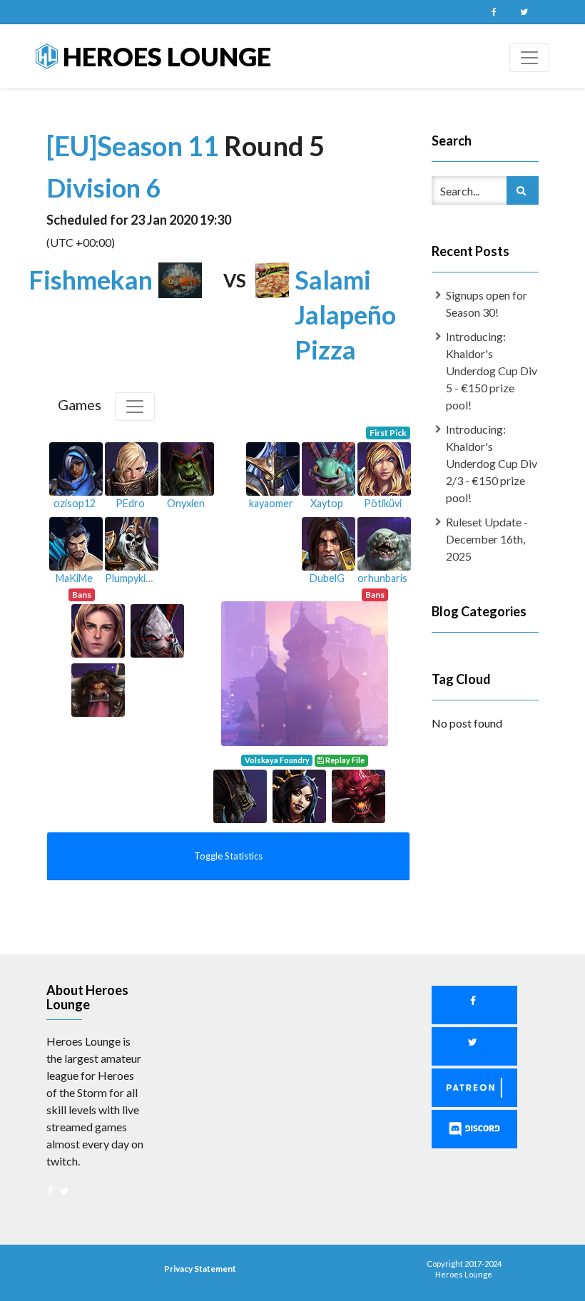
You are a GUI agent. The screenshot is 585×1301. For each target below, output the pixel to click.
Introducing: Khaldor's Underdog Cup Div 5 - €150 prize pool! (491, 371)
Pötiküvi (383, 503)
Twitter (524, 12)
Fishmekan (91, 279)
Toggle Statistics (228, 856)
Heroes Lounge (164, 56)
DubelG (327, 578)
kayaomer (271, 503)
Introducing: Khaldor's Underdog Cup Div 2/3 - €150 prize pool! (491, 463)
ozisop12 (75, 503)
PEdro (130, 503)
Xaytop (326, 503)
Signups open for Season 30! (486, 303)
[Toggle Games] (135, 406)
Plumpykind (131, 578)
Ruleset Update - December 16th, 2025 (487, 539)
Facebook (494, 12)
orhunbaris (382, 578)
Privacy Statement (200, 1268)
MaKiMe (74, 578)
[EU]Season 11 (135, 145)
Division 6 (103, 187)
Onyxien (186, 503)
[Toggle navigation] (529, 58)
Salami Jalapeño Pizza (345, 314)
